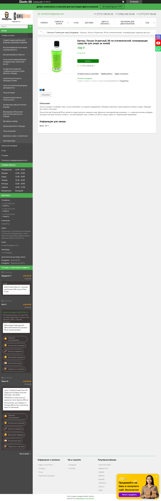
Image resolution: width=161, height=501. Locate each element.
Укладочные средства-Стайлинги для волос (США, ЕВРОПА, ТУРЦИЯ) (14, 71)
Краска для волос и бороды (14, 126)
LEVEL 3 (101, 486)
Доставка (89, 23)
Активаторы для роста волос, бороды (15, 105)
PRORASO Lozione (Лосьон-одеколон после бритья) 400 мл (16, 399)
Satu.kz (91, 496)
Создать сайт (38, 2)
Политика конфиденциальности (14, 160)
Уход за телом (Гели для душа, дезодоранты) (15, 86)
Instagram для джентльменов (127, 23)
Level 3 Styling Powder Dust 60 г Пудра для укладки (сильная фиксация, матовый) (16, 392)
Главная (44, 23)
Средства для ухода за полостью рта (12, 98)
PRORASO (102, 483)
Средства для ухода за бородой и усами (12, 79)
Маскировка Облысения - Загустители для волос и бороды (13, 114)
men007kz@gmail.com (10, 245)
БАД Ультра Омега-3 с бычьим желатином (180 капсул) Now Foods (16, 289)
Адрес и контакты (105, 23)
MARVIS (102, 476)
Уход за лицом (9, 92)
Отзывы (5, 155)
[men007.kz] (16, 16)
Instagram (72, 465)
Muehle (102, 479)
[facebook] (41, 90)
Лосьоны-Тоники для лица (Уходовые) (63, 32)
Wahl (101, 490)
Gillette (101, 472)
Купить (88, 61)
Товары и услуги (8, 35)
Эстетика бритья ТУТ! (112, 7)
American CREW (105, 465)
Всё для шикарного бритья (14, 54)
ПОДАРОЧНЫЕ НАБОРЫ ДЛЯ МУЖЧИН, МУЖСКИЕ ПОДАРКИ (15, 41)
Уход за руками (9, 131)
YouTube (72, 468)
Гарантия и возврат (10, 146)
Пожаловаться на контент (85, 498)
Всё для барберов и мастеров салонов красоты (15, 48)
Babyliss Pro (103, 468)
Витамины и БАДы (10, 121)
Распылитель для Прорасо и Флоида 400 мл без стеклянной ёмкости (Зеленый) (16, 405)
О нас (4, 150)
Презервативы (9, 141)
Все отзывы (24, 453)
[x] (43, 90)
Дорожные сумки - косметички (15, 136)
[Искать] (30, 26)
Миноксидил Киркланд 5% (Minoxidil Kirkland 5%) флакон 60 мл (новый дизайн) (15, 327)
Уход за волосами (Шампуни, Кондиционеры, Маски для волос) (14, 61)
